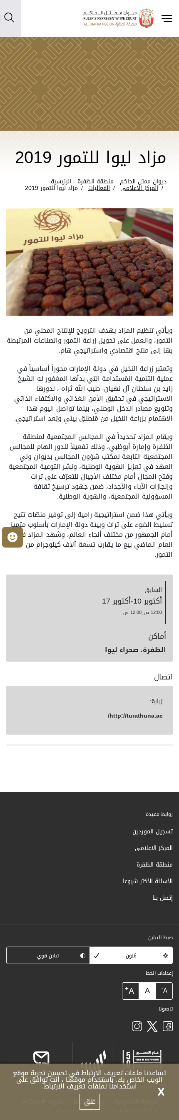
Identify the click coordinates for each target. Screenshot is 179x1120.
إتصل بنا (162, 897)
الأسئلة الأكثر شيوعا (148, 881)
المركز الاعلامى (139, 188)
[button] (12, 537)
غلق (89, 1101)
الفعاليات (99, 188)
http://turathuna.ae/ (135, 715)
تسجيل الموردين (152, 831)
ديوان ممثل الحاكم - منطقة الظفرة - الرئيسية (109, 181)
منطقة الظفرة (155, 864)
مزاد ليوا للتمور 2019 (51, 188)
